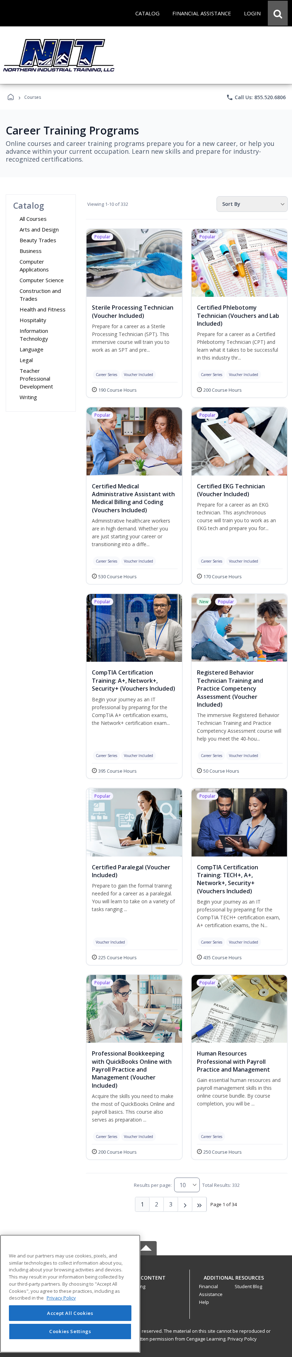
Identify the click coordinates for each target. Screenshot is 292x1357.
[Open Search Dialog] (278, 13)
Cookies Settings (70, 1331)
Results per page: (153, 1185)
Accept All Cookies (70, 1313)
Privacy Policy (242, 1339)
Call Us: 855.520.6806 (256, 97)
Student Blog (248, 1286)
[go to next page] (185, 1204)
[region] (70, 1294)
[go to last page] (199, 1204)
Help (204, 1302)
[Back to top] (146, 1281)
